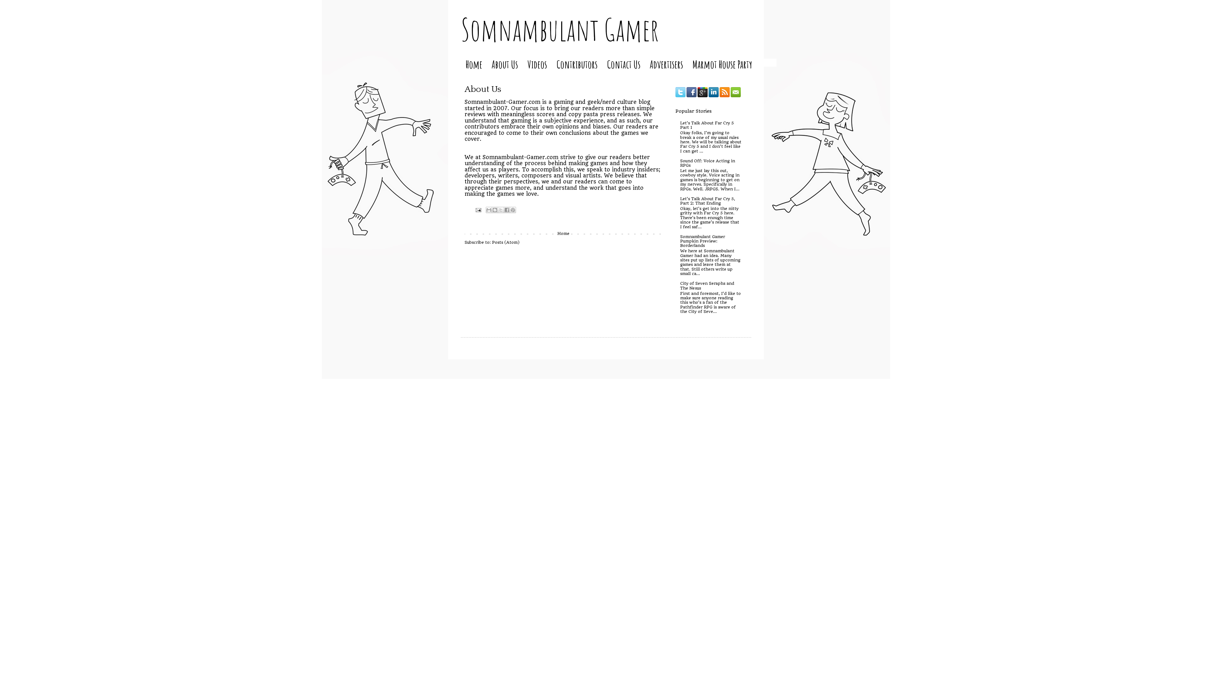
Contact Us (623, 64)
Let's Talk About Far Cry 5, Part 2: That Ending (707, 201)
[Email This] (489, 210)
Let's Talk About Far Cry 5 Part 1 (707, 125)
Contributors (576, 64)
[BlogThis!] (495, 210)
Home (474, 64)
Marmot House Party (722, 64)
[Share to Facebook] (507, 210)
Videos (537, 64)
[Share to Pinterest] (513, 210)
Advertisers (666, 64)
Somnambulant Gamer (560, 29)
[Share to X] (501, 210)
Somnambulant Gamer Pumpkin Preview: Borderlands (702, 241)
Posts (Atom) (506, 242)
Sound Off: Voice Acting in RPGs (707, 163)
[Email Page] (478, 209)
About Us (505, 64)
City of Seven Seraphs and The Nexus (707, 285)
